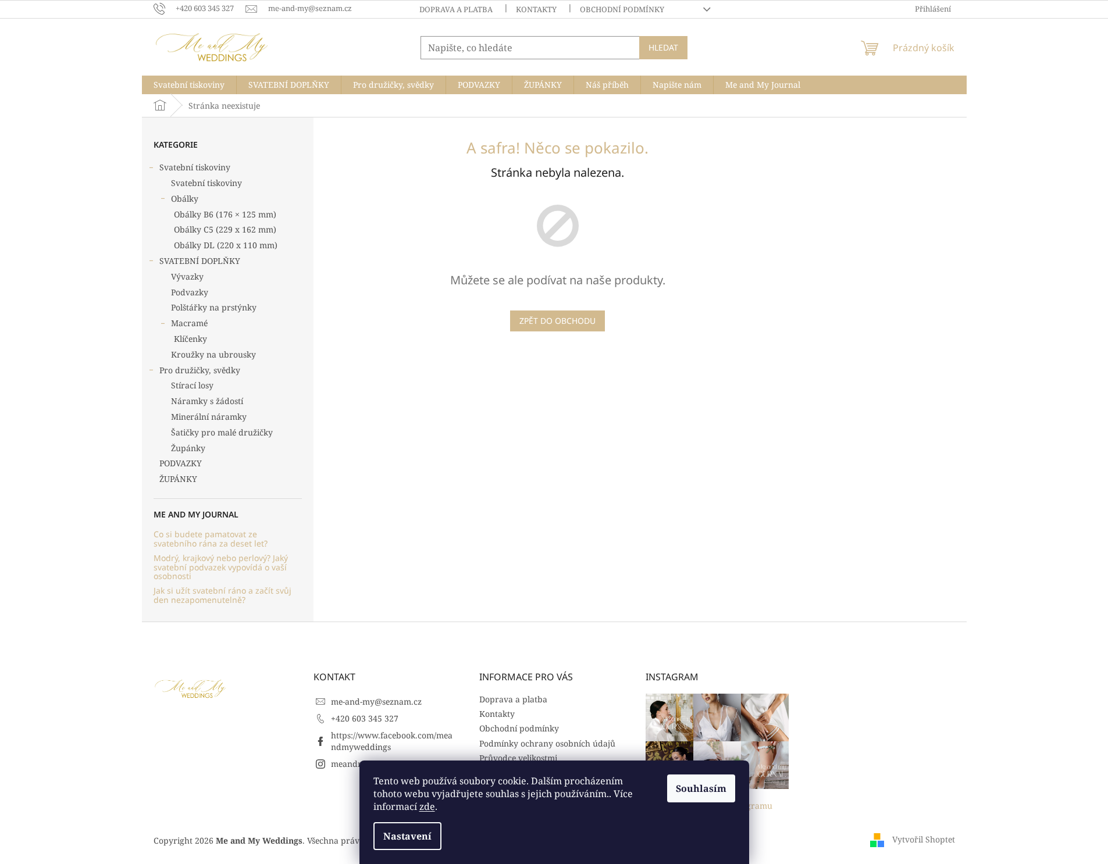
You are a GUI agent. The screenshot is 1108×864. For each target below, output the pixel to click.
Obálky (184, 198)
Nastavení (407, 836)
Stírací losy (192, 385)
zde (427, 806)
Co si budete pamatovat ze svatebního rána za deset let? (211, 539)
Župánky (188, 448)
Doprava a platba (456, 9)
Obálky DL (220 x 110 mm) (225, 245)
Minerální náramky (209, 416)
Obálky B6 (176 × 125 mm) (225, 214)
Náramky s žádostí (207, 400)
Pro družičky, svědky (199, 370)
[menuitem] (189, 85)
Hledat (663, 47)
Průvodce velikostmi (518, 757)
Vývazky (187, 276)
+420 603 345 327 (364, 718)
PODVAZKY (180, 463)
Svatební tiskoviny (194, 167)
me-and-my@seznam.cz (376, 701)
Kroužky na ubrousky (213, 354)
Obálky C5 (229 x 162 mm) (225, 229)
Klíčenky (190, 338)
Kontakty (536, 9)
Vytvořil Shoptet (923, 839)
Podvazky (189, 292)
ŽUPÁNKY (178, 478)
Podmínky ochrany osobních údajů (547, 743)
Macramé (189, 323)
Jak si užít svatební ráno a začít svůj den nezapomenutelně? (222, 595)
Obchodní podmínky (622, 9)
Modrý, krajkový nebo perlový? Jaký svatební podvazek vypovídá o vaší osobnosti (221, 567)
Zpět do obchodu (557, 320)
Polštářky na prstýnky (213, 307)
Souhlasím (701, 788)
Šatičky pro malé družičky (222, 432)
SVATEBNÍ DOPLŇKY (199, 260)
